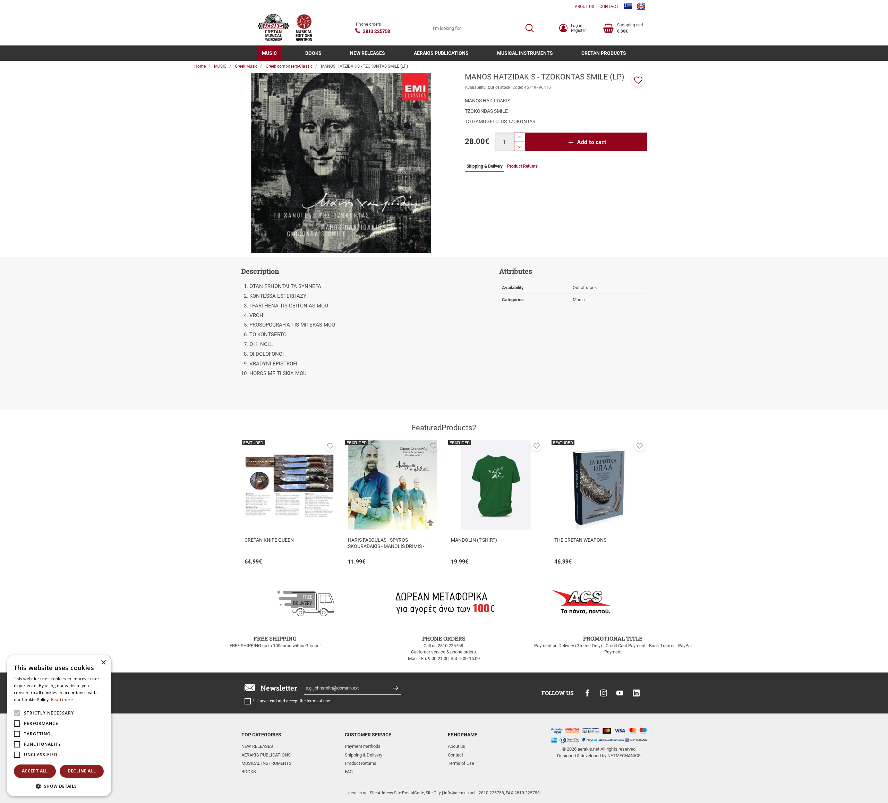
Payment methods (363, 746)
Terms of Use (461, 763)
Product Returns (360, 763)
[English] (641, 6)
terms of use (318, 701)
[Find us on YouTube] (619, 693)
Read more (62, 699)
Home (200, 66)
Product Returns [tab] (522, 166)
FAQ (349, 771)
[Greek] (628, 6)
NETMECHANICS (624, 755)
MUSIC (269, 53)
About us (456, 746)
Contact (455, 755)
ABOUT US (584, 6)
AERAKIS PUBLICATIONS (441, 53)
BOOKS (313, 53)
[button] (638, 79)
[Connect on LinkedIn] (636, 693)
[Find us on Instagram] (603, 693)
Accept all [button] (35, 771)
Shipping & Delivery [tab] (485, 166)
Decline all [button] (82, 771)
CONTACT (608, 6)
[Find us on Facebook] (587, 693)
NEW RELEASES (367, 53)
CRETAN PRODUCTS (603, 53)
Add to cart (591, 141)
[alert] (59, 725)
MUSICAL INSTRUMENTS (525, 53)
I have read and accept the (293, 701)
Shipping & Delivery (363, 755)
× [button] (103, 662)
